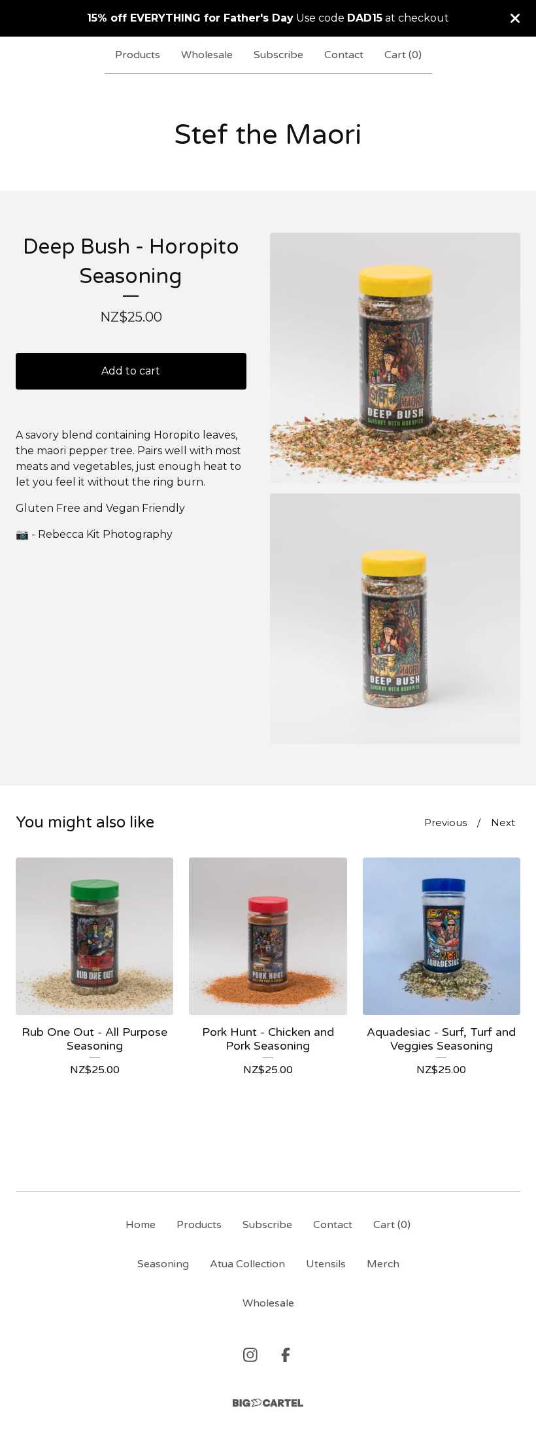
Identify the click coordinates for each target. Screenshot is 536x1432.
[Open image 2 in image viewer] (395, 618)
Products (137, 54)
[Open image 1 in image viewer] (395, 358)
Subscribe (278, 54)
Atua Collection (247, 1264)
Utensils (326, 1264)
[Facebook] (285, 1354)
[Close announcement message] (515, 18)
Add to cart (130, 371)
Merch (383, 1264)
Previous (445, 822)
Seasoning (163, 1264)
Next (503, 822)
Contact (343, 54)
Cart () (403, 54)
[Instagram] (250, 1354)
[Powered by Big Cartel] (268, 1402)
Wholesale (207, 54)
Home (141, 1224)
